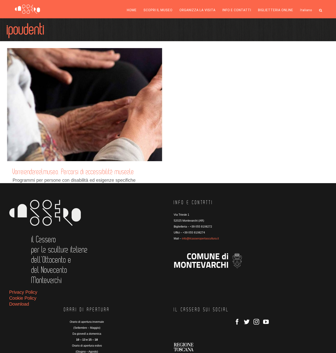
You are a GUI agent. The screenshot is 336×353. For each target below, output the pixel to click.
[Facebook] (237, 322)
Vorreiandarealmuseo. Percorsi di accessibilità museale (73, 172)
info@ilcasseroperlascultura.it (200, 238)
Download (19, 304)
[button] (320, 10)
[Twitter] (247, 322)
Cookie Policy (22, 298)
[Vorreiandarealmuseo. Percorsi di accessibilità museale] (84, 104)
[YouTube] (266, 322)
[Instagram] (256, 322)
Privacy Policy (23, 292)
